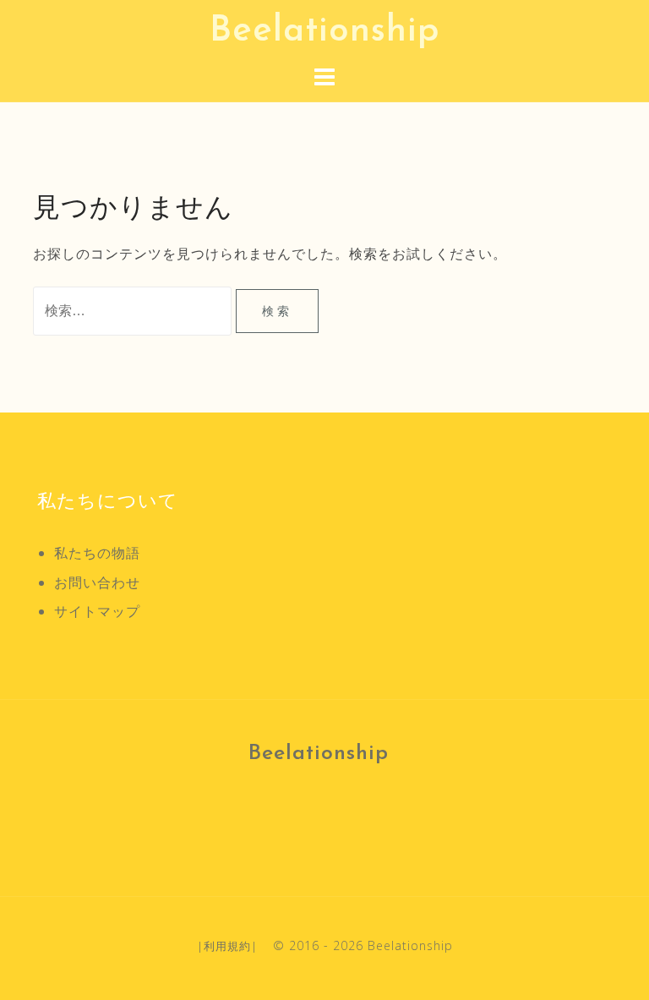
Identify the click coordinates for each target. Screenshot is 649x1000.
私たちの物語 (97, 553)
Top (609, 960)
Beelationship (325, 32)
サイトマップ (97, 611)
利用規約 (227, 946)
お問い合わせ (97, 582)
